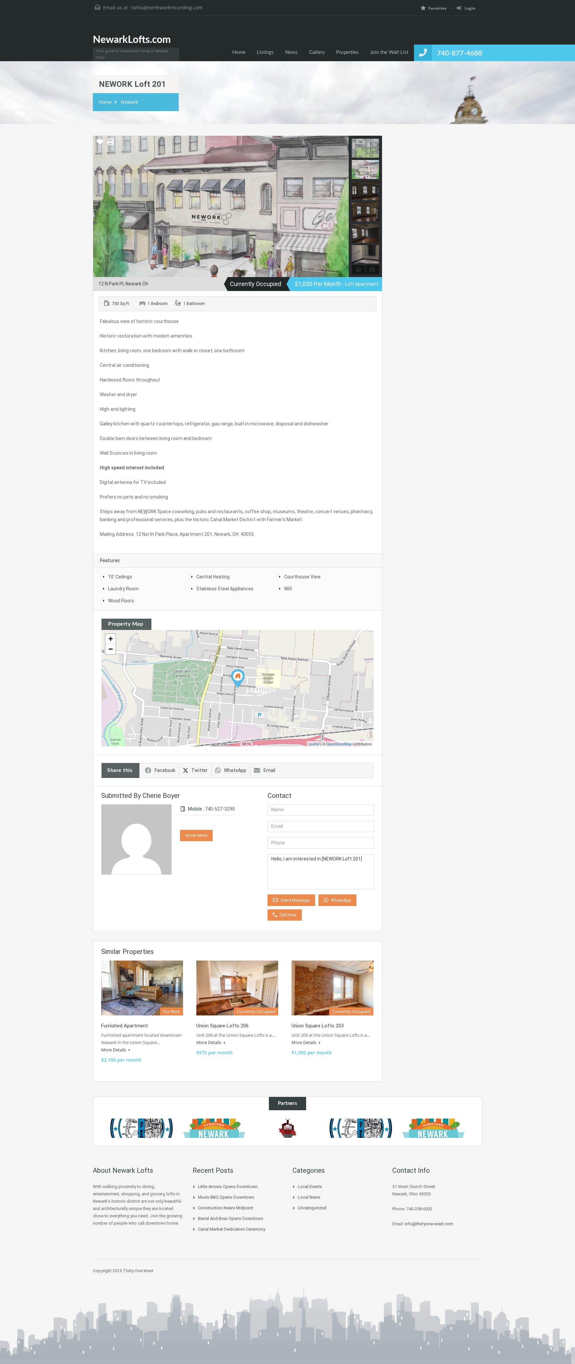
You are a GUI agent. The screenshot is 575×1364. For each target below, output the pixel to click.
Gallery (317, 52)
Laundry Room (123, 588)
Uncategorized (312, 1207)
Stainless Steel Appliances (225, 588)
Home (239, 52)
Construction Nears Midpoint (225, 1207)
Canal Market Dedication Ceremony (231, 1229)
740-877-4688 (459, 53)
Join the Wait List (389, 52)
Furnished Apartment (124, 1026)
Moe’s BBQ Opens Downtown (226, 1197)
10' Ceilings (120, 576)
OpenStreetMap (339, 743)
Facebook (165, 770)
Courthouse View (302, 576)
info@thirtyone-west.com (429, 1223)
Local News (309, 1197)
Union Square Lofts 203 (317, 1026)
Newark (129, 102)
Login (470, 8)
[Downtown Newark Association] (214, 1128)
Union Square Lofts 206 (222, 1026)
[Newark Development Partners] (287, 1128)
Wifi (288, 588)
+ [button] (110, 639)
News (291, 52)
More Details (114, 1050)
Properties (347, 52)
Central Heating (213, 576)
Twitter (199, 770)
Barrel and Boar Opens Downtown (230, 1218)
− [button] (110, 649)
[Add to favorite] (99, 144)
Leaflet (313, 743)
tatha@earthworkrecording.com (167, 7)
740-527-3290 (220, 809)
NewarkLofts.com (132, 40)
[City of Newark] (141, 1128)
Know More (196, 835)
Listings (265, 52)
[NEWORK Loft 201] (238, 678)
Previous (99, 206)
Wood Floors (121, 600)
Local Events (310, 1186)
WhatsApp (235, 770)
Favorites (437, 8)
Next (343, 206)
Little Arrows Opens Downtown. (228, 1186)
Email (269, 770)
